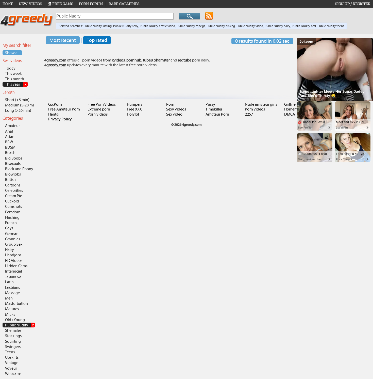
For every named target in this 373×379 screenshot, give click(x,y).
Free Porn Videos (102, 104)
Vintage (11, 362)
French (11, 222)
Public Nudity (19, 325)
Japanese (13, 276)
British (10, 179)
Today (10, 68)
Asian (9, 136)
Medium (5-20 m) (19, 105)
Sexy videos (176, 109)
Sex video (174, 114)
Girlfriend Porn (296, 104)
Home (8, 4)
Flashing (12, 217)
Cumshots (13, 206)
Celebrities (14, 190)
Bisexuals (13, 163)
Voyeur (11, 368)
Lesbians (12, 287)
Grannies (12, 238)
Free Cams (62, 4)
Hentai (53, 114)
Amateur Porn (217, 114)
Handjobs (13, 254)
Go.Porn (55, 104)
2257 (249, 114)
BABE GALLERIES (124, 4)
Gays (9, 228)
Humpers (134, 104)
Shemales (13, 330)
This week (13, 73)
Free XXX (134, 109)
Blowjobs (13, 174)
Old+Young (15, 319)
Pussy (210, 104)
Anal (9, 131)
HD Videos (13, 260)
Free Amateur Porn (64, 109)
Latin (9, 281)
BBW (9, 141)
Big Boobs (13, 158)
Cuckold (12, 201)
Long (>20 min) (18, 110)
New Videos (30, 4)
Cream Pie (13, 195)
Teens (10, 352)
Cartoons (12, 185)
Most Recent (62, 40)
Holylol (133, 114)
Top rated (97, 40)
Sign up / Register (352, 4)
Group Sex (13, 244)
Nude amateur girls (261, 104)
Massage (12, 292)
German (12, 233)
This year (15, 84)
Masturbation (16, 303)
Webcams (13, 373)
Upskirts (12, 357)
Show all (12, 52)
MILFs (10, 314)
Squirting (13, 341)
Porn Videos (255, 109)
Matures (12, 308)
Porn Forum (91, 4)
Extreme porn (99, 109)
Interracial (13, 271)
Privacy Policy (60, 119)
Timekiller (214, 109)
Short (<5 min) (17, 99)
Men (9, 298)
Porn (170, 104)
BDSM (10, 147)
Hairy (9, 249)
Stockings (13, 335)
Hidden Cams (16, 265)
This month (14, 78)
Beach (10, 152)
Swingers (13, 346)
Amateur (12, 125)
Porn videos (98, 114)
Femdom (12, 212)
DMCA (289, 114)
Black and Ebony (19, 168)
